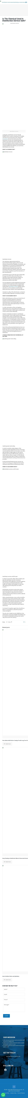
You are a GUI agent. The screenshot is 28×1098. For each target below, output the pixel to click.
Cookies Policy (13, 1093)
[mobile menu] (26, 2)
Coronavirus (5, 138)
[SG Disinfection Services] (14, 2)
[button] (3, 1095)
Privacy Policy (6, 1093)
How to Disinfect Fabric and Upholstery (10, 976)
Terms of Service (21, 1093)
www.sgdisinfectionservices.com (13, 1056)
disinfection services (13, 286)
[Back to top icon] (14, 1086)
